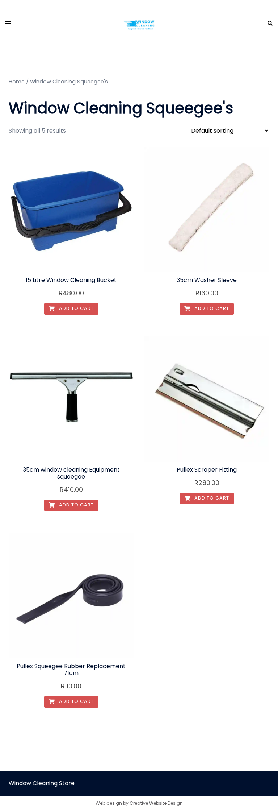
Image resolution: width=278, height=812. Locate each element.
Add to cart (76, 308)
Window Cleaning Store (42, 783)
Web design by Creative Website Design (139, 803)
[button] (270, 23)
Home (17, 81)
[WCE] (139, 23)
